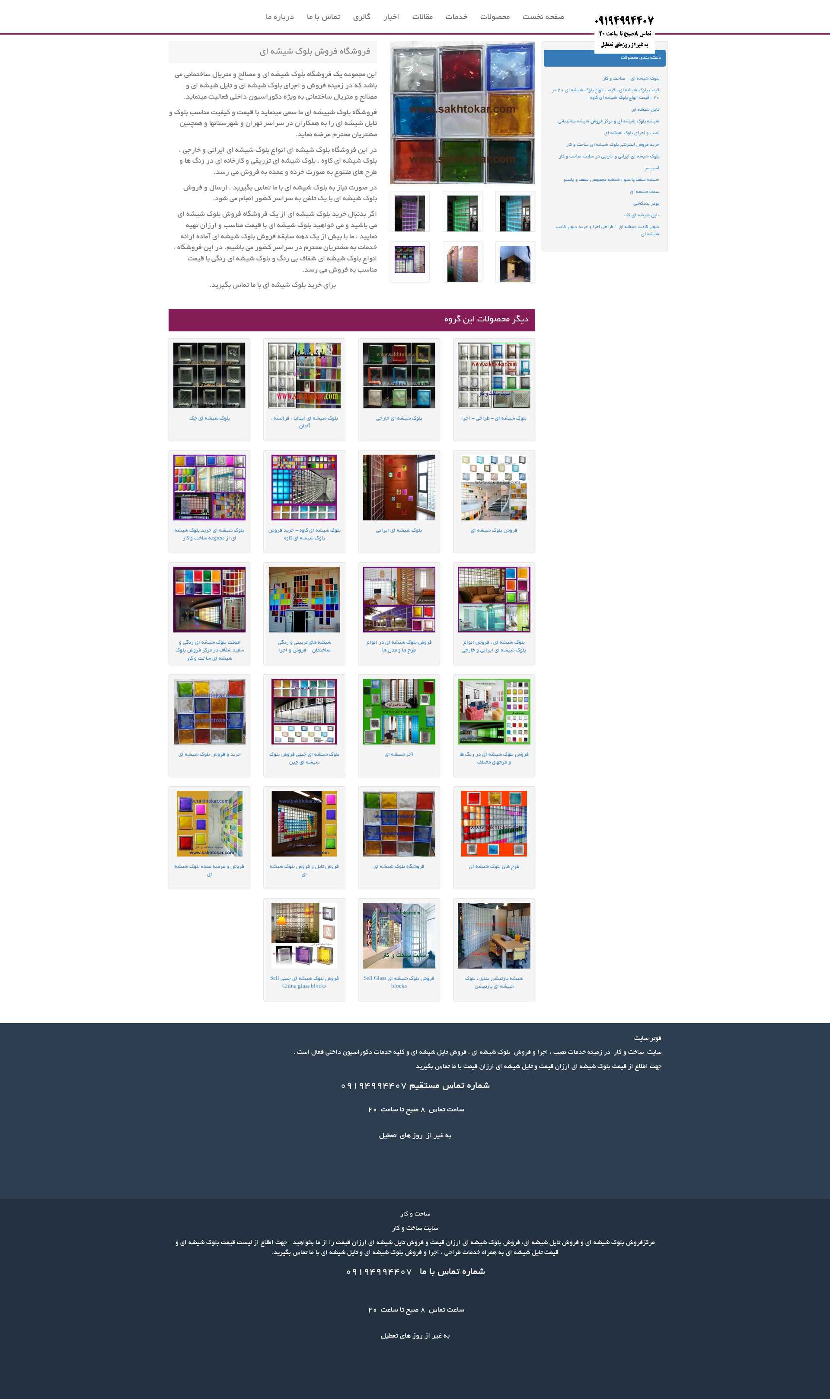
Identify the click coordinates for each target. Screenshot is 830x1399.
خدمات (456, 17)
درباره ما (280, 17)
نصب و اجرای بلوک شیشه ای (631, 133)
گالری (361, 17)
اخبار (391, 17)
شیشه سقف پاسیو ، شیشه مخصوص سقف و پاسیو (611, 180)
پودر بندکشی (646, 203)
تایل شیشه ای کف (641, 215)
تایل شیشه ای (645, 109)
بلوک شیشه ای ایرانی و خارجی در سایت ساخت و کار (609, 156)
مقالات (422, 17)
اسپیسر (652, 168)
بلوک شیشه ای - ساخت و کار (631, 78)
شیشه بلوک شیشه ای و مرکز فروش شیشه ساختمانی (608, 121)
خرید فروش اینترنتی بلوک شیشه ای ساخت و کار (612, 145)
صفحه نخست (543, 17)
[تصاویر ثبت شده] (515, 211)
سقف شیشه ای (644, 192)
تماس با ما (323, 17)
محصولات (495, 17)
